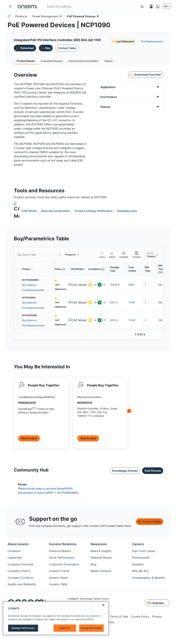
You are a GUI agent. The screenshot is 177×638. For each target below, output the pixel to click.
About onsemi (18, 544)
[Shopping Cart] (159, 6)
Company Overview (20, 564)
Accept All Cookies (91, 628)
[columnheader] (36, 269)
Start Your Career (143, 551)
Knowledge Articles (125, 470)
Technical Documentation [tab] (83, 60)
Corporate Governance (64, 564)
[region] (56, 618)
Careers (138, 544)
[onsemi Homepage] (27, 6)
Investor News (58, 577)
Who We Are (140, 571)
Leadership (15, 557)
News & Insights (101, 551)
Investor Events (59, 571)
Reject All (65, 628)
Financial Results (60, 551)
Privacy (157, 616)
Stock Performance (61, 557)
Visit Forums (152, 470)
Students (138, 564)
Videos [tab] (108, 60)
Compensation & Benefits (148, 577)
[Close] (103, 605)
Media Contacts (101, 571)
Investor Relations (62, 544)
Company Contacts (20, 577)
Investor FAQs (58, 584)
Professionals (141, 557)
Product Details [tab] (26, 60)
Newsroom (99, 544)
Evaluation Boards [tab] (51, 60)
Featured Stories (101, 557)
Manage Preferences (23, 628)
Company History (19, 571)
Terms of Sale (119, 616)
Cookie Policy (140, 616)
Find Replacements (152, 41)
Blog (93, 564)
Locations (14, 551)
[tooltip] (112, 255)
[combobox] (91, 6)
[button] (142, 6)
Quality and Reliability (22, 584)
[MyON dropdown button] (152, 6)
